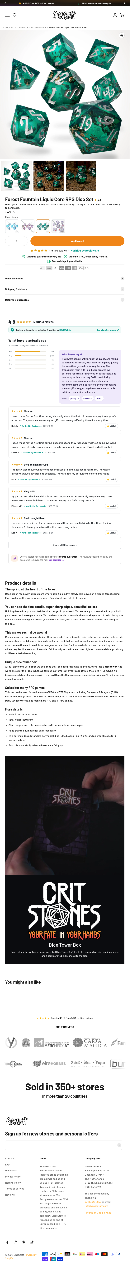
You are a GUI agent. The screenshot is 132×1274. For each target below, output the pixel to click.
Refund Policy (13, 1182)
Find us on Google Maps (98, 1212)
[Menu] (7, 15)
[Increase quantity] (23, 241)
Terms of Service (14, 1188)
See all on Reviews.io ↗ (108, 329)
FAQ (7, 1164)
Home (5, 27)
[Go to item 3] (81, 176)
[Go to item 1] (16, 176)
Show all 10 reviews (64, 544)
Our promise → (56, 560)
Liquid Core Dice (38, 27)
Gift (99, 398)
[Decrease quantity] (10, 241)
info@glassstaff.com (96, 1205)
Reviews (10, 1194)
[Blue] (12, 226)
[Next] (124, 3)
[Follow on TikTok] (32, 1242)
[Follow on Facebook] (7, 1242)
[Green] (43, 226)
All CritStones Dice (19, 27)
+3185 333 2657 (93, 1201)
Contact (9, 1158)
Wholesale (11, 1170)
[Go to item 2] (48, 176)
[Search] (14, 15)
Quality (74, 398)
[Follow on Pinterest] (24, 1242)
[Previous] (5, 3)
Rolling (87, 398)
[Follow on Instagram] (15, 1242)
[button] (65, 3)
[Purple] (27, 226)
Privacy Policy (13, 1176)
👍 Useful (111, 426)
